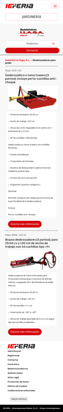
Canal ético (13, 364)
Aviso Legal (13, 377)
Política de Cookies (17, 386)
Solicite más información (25, 224)
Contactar (32, 50)
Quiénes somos (15, 373)
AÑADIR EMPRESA (19, 399)
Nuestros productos (18, 368)
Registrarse (13, 355)
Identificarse (14, 351)
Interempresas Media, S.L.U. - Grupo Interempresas (36, 408)
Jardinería (31, 17)
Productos (32, 43)
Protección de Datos (18, 381)
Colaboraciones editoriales (21, 390)
